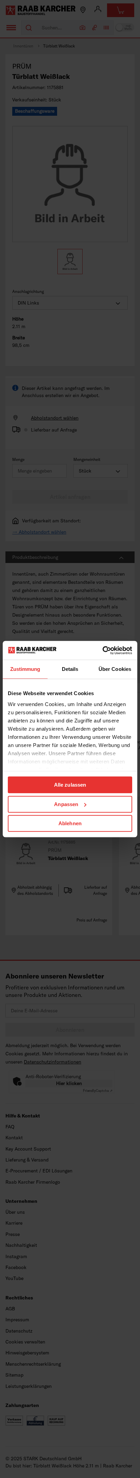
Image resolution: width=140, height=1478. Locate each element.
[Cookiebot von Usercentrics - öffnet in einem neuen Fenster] (102, 650)
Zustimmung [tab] (25, 669)
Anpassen (66, 804)
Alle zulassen (70, 785)
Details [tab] (70, 669)
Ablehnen (70, 823)
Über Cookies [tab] (115, 669)
